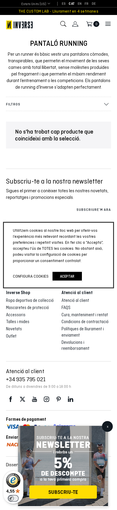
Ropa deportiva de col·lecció (30, 300)
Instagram (46, 399)
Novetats (14, 328)
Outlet (11, 336)
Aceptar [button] (67, 276)
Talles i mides (17, 321)
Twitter (22, 399)
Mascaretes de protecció (27, 307)
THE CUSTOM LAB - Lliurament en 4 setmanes (58, 11)
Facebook (10, 399)
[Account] (75, 24)
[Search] (63, 24)
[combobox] (33, 4)
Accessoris (16, 314)
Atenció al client (75, 300)
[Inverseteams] (19, 24)
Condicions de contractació (85, 321)
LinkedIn (70, 399)
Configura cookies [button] (31, 276)
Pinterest (58, 399)
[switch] (13, 498)
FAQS (66, 307)
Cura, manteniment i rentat (85, 314)
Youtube (34, 399)
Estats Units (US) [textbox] (33, 4)
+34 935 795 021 (26, 379)
